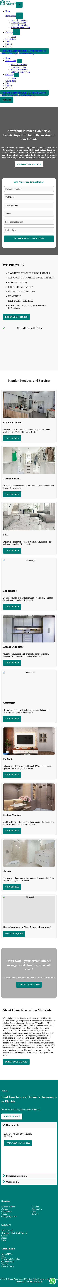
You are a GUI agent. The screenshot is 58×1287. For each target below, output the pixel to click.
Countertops (10, 81)
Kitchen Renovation (19, 69)
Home (8, 58)
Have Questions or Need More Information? (27, 927)
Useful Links (8, 1248)
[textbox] (26, 189)
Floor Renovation (18, 67)
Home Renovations (19, 64)
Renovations (10, 60)
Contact (8, 88)
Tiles (7, 83)
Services (5, 1201)
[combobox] (29, 189)
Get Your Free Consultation (29, 239)
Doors (13, 78)
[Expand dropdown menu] (19, 61)
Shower (8, 86)
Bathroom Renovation (20, 72)
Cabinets (9, 74)
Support (6, 1224)
